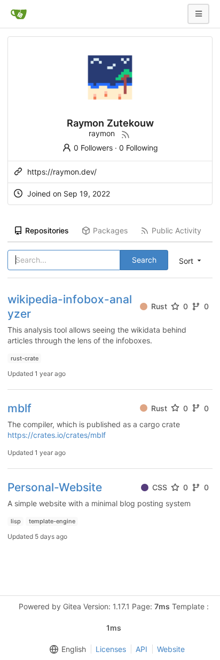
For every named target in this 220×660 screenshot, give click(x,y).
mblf (19, 408)
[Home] (19, 14)
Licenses (111, 649)
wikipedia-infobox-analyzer (69, 306)
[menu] (65, 649)
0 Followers (93, 147)
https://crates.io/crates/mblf (56, 434)
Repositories (47, 230)
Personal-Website (54, 487)
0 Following (138, 147)
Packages (110, 230)
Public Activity (176, 230)
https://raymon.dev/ (62, 171)
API (141, 649)
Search (144, 259)
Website (171, 649)
